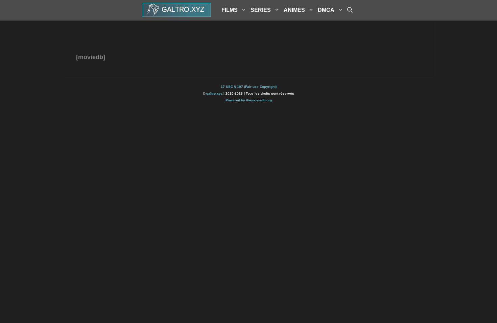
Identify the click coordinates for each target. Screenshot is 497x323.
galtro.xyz (214, 93)
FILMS (229, 10)
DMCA (326, 10)
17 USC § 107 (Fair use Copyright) (249, 87)
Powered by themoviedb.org (249, 100)
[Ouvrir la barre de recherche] (350, 10)
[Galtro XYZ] (177, 14)
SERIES (261, 10)
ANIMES (294, 10)
